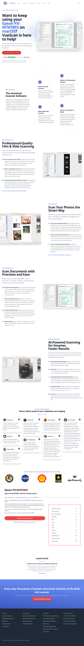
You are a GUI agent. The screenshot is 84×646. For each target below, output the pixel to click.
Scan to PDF (46, 631)
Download (25, 3)
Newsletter (5, 621)
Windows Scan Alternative (29, 618)
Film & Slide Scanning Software (50, 616)
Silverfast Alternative (28, 624)
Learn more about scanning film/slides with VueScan (14, 190)
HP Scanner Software (69, 618)
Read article (42, 573)
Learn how (11, 325)
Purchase (32, 3)
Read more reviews (42, 414)
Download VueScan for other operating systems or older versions (14, 62)
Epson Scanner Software (70, 621)
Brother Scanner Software (70, 624)
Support (38, 3)
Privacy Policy (5, 626)
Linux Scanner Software (49, 618)
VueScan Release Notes (8, 618)
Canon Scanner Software (70, 616)
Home (19, 3)
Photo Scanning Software (49, 626)
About (48, 3)
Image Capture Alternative (29, 616)
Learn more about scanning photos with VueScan (60, 255)
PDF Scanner (46, 624)
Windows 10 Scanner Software (50, 629)
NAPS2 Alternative (27, 621)
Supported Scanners (7, 616)
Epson (29, 504)
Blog (44, 3)
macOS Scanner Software (49, 621)
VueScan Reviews (6, 624)
